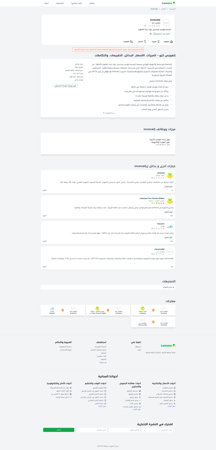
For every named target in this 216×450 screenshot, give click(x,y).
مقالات (91, 3)
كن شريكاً (103, 362)
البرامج (163, 9)
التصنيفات (60, 3)
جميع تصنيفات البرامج (98, 350)
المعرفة (103, 359)
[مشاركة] (150, 34)
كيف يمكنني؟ (76, 3)
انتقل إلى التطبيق (162, 33)
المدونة (103, 353)
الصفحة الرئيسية (100, 347)
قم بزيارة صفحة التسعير (65, 86)
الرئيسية (173, 9)
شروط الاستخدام (66, 350)
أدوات (46, 3)
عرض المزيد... (171, 406)
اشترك (59, 429)
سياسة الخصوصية (65, 347)
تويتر (139, 350)
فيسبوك (138, 347)
